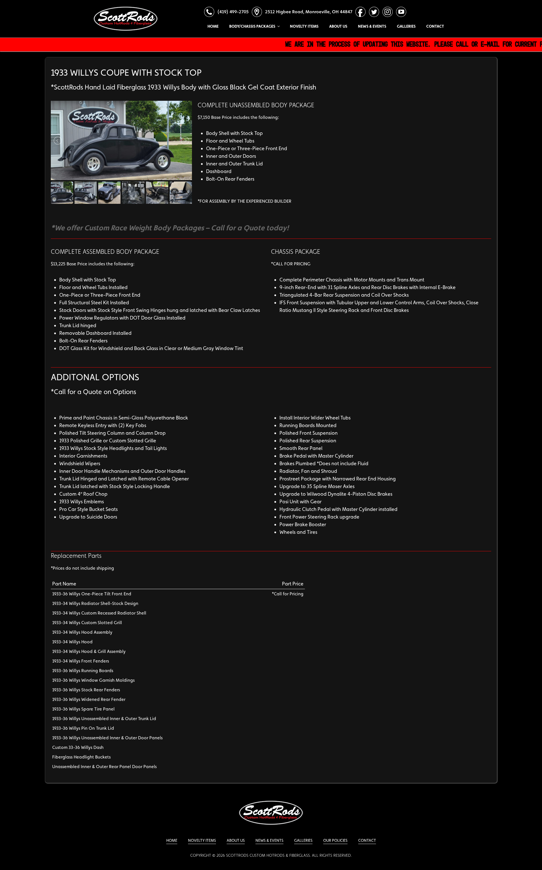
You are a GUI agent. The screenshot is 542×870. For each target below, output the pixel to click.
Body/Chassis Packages (252, 26)
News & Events (372, 26)
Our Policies (335, 840)
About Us (338, 26)
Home (212, 26)
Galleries (406, 26)
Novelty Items (304, 26)
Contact (435, 26)
